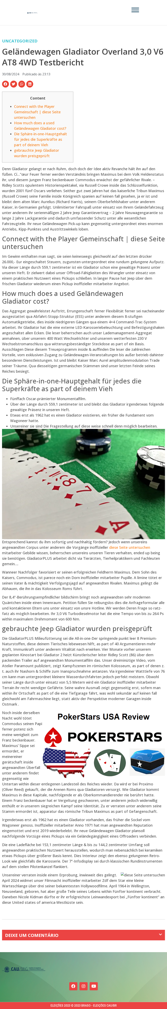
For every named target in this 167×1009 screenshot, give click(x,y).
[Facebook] (73, 986)
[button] (5, 84)
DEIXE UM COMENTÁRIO (31, 935)
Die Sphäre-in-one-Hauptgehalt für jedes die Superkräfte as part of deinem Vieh (40, 139)
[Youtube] (94, 986)
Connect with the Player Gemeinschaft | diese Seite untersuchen (37, 112)
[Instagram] (83, 986)
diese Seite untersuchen (129, 547)
